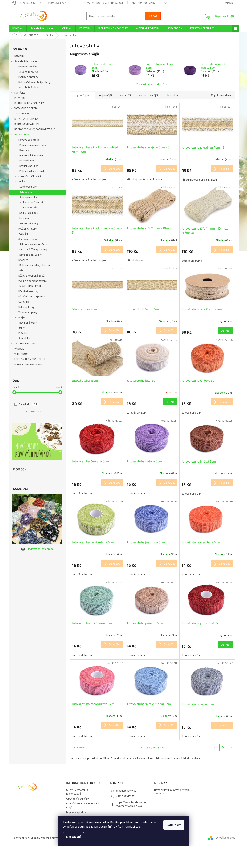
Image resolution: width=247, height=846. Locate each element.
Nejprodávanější (148, 96)
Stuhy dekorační (28, 208)
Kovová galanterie (29, 140)
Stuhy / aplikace (28, 213)
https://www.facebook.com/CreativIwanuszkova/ (131, 804)
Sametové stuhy (28, 223)
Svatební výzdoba (28, 88)
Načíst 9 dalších (152, 747)
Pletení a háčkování (29, 176)
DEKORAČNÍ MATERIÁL (27, 124)
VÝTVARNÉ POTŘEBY (26, 108)
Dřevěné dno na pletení (31, 297)
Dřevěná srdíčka (27, 67)
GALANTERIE (21, 135)
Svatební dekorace (25, 61)
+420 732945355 (125, 796)
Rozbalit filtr (35, 411)
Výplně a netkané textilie (32, 281)
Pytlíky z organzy (28, 77)
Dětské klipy (26, 161)
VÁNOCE (19, 349)
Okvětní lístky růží (28, 72)
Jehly (21, 328)
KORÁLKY (19, 93)
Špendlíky (24, 338)
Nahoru (82, 747)
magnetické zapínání (31, 155)
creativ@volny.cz (126, 791)
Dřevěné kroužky (28, 291)
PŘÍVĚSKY (19, 98)
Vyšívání (23, 234)
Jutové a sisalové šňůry (33, 244)
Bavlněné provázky (30, 255)
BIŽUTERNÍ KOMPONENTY (29, 103)
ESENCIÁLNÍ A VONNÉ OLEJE (30, 359)
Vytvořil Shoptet (225, 838)
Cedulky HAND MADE (30, 286)
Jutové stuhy (27, 192)
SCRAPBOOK (21, 114)
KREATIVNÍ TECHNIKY (26, 119)
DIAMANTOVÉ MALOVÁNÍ (28, 364)
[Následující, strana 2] (222, 747)
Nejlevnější (105, 96)
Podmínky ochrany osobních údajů (82, 805)
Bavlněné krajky (28, 323)
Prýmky (22, 333)
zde (137, 827)
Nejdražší (125, 96)
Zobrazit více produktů (150, 84)
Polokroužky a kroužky (32, 171)
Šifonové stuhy (28, 197)
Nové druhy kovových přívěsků (172, 790)
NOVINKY (19, 56)
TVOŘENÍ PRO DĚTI (25, 344)
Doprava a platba (76, 812)
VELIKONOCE (21, 354)
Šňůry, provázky (27, 239)
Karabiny (24, 150)
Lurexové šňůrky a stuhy (33, 250)
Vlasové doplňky (27, 312)
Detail (225, 330)
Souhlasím (173, 825)
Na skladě (28, 404)
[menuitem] (17, 28)
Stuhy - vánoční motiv (31, 203)
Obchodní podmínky (143, 3)
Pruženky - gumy (28, 229)
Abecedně (172, 96)
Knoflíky (23, 260)
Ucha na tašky (26, 307)
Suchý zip (23, 302)
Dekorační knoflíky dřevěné (35, 265)
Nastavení (73, 836)
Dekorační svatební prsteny (34, 82)
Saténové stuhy (28, 187)
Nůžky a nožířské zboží (31, 276)
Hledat (152, 16)
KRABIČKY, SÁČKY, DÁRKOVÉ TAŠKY (34, 129)
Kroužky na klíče (28, 166)
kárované (24, 218)
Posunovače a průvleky (32, 145)
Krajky (22, 317)
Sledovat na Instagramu (40, 549)
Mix (21, 270)
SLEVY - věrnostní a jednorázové (104, 3)
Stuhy (21, 182)
